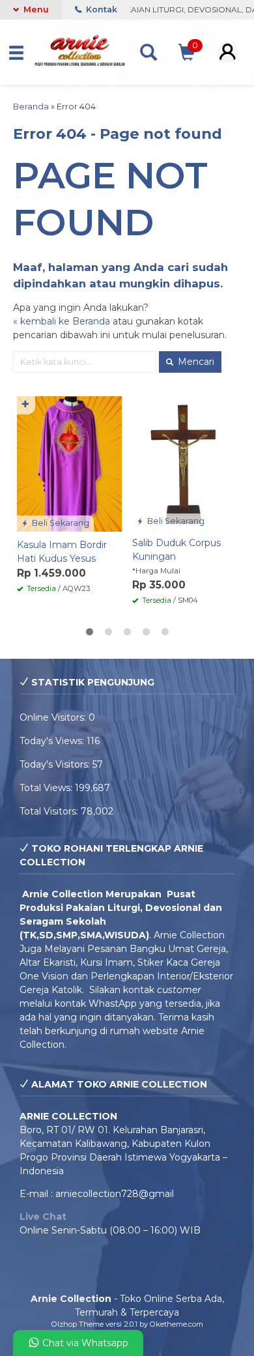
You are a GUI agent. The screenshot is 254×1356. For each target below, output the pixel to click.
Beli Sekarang (59, 523)
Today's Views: (53, 741)
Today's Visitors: (56, 764)
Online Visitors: (54, 717)
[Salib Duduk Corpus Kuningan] (184, 462)
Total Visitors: (50, 811)
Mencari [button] (194, 362)
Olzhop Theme (77, 1324)
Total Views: (47, 788)
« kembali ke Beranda (61, 321)
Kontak (100, 9)
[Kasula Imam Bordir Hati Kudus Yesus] (69, 463)
